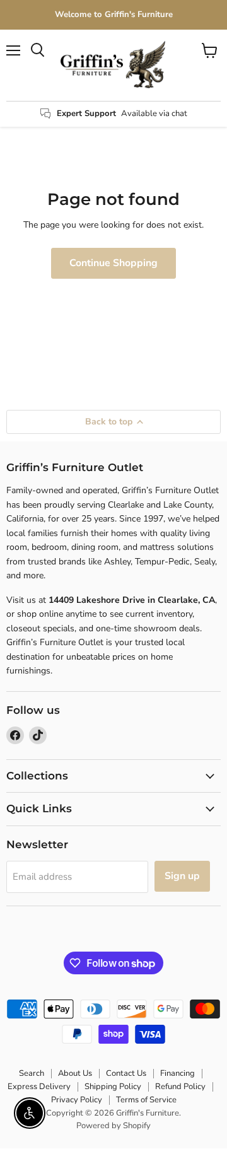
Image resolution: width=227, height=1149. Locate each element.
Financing (177, 1073)
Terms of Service (146, 1099)
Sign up (182, 876)
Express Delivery (39, 1086)
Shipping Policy (112, 1086)
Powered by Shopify (113, 1125)
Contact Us (126, 1073)
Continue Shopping (113, 263)
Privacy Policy (76, 1099)
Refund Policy (180, 1086)
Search (31, 1073)
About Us (75, 1073)
